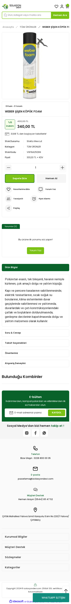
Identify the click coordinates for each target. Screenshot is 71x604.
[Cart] (67, 6)
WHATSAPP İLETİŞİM (53, 597)
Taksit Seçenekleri (15, 343)
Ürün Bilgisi (11, 267)
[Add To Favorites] (17, 189)
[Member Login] (62, 6)
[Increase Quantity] (62, 167)
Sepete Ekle (20, 178)
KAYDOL (56, 412)
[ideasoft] (16, 601)
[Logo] (12, 6)
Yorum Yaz (35, 250)
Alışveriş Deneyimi (15, 363)
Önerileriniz (11, 353)
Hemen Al (51, 178)
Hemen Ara (60, 15)
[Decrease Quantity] (8, 167)
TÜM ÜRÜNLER (34, 146)
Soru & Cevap (13, 332)
